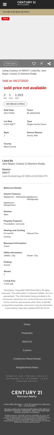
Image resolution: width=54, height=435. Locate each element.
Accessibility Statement (22, 378)
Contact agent (10, 63)
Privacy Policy (36, 376)
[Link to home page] (27, 4)
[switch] (34, 63)
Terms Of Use (15, 376)
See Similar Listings (15, 104)
